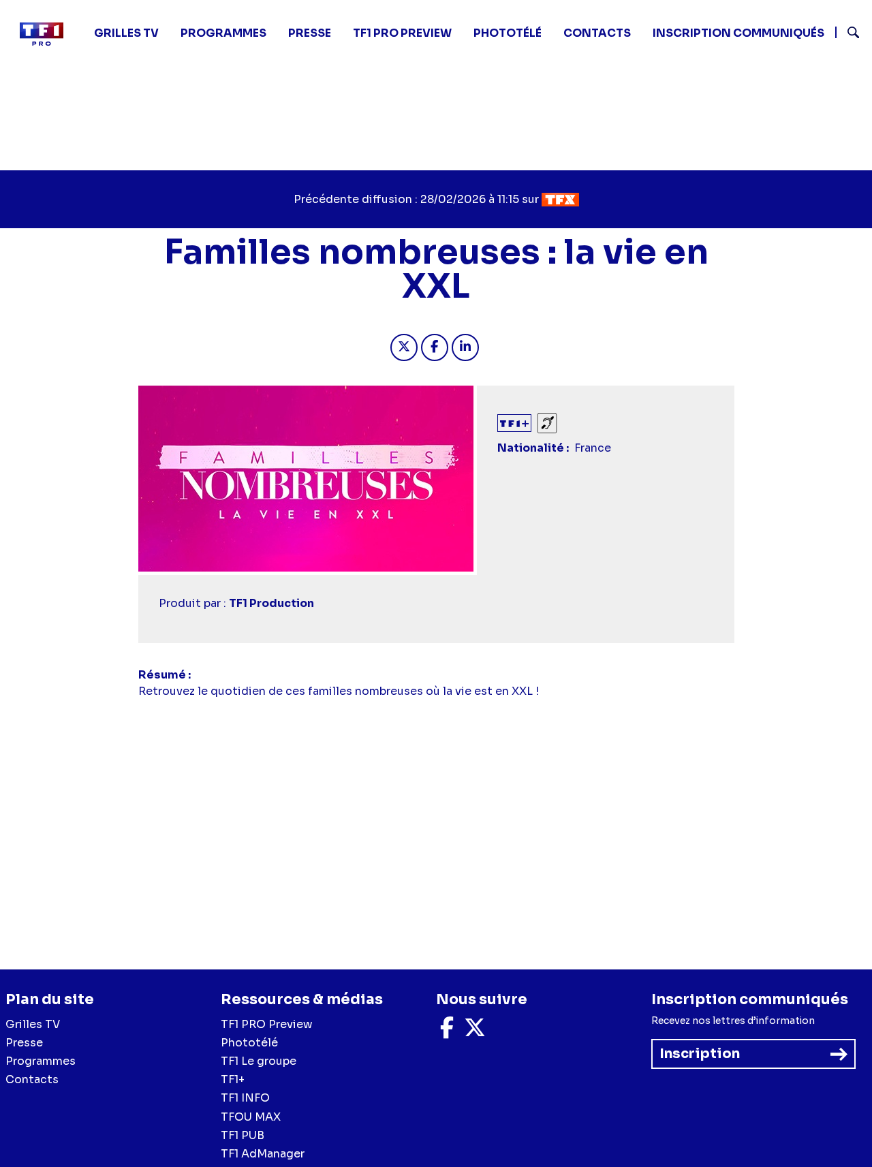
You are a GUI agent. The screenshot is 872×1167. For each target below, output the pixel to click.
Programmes (40, 1061)
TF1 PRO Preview (267, 1024)
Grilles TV (126, 33)
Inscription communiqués (738, 33)
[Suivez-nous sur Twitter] (475, 1032)
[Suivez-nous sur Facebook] (447, 1032)
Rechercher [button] (847, 32)
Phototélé (507, 33)
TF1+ (233, 1079)
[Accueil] (47, 34)
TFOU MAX (251, 1117)
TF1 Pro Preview (402, 33)
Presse (309, 33)
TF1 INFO (245, 1098)
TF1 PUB (242, 1135)
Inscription (699, 1053)
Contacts (32, 1079)
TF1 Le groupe (258, 1061)
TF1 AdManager (263, 1154)
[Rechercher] (848, 34)
